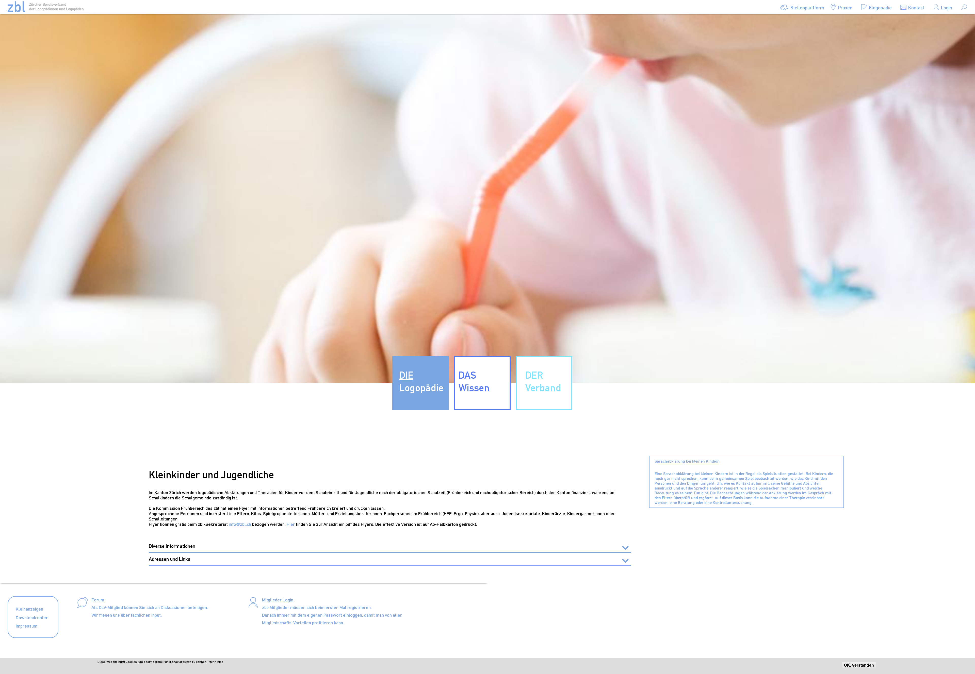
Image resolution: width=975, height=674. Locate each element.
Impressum (26, 626)
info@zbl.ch (240, 524)
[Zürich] (46, 6)
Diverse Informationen (172, 546)
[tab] (390, 546)
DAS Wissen (474, 381)
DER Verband (543, 381)
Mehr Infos (216, 662)
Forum (97, 599)
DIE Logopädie (421, 381)
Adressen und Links (169, 559)
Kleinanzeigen (29, 609)
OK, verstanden (859, 665)
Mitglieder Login (277, 599)
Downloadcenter (32, 617)
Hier (291, 524)
